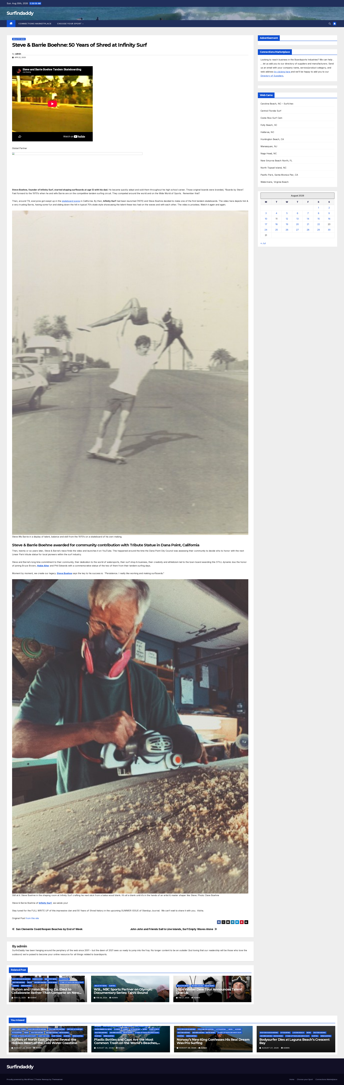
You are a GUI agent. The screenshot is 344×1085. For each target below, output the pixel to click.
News (26, 1032)
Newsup (45, 1079)
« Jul (263, 243)
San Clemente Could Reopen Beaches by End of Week (49, 929)
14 (308, 218)
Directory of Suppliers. (272, 75)
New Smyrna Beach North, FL (276, 160)
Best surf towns (19, 1029)
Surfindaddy (20, 13)
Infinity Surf (45, 903)
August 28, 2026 (105, 1048)
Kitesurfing (64, 979)
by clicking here (282, 71)
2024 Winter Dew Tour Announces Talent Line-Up (209, 991)
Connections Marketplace (34, 23)
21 (308, 224)
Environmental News (103, 1029)
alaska (98, 1026)
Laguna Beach (298, 1032)
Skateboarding (18, 982)
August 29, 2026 (22, 1048)
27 (297, 229)
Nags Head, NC (269, 153)
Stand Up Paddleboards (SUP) (71, 982)
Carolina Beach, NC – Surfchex (277, 103)
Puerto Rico (154, 1029)
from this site (32, 918)
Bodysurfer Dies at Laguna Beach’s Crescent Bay (294, 1041)
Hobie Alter (43, 565)
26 (287, 229)
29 (318, 229)
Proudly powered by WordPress (20, 1079)
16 (329, 218)
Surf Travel (56, 1036)
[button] (330, 23)
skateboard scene (71, 201)
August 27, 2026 (270, 1048)
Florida (117, 1029)
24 (266, 229)
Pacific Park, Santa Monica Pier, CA (279, 174)
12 (287, 218)
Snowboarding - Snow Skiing (45, 982)
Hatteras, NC (267, 132)
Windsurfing (26, 986)
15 (319, 218)
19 (287, 224)
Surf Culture (43, 1036)
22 (318, 224)
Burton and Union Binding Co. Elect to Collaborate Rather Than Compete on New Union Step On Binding (45, 992)
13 (297, 218)
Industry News (19, 39)
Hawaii (125, 1029)
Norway (238, 1029)
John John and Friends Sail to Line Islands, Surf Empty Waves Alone (171, 929)
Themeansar (57, 1079)
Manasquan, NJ (269, 146)
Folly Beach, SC (269, 125)
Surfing (15, 986)
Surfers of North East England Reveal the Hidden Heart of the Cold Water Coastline (44, 1041)
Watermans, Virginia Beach (275, 182)
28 (308, 229)
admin (18, 54)
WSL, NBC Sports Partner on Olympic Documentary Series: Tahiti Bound (123, 991)
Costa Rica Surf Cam (271, 118)
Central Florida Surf (271, 110)
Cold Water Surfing (57, 1029)
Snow (29, 982)
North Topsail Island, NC (273, 167)
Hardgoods (37, 979)
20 (297, 224)
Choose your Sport (69, 23)
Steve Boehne (64, 573)
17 (266, 224)
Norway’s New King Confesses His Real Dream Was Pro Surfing (213, 1041)
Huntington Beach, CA (272, 139)
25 (276, 229)
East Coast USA (141, 1026)
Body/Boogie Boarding (21, 979)
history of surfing (74, 1029)
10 (266, 218)
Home (291, 1079)
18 (276, 224)
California (128, 1026)
